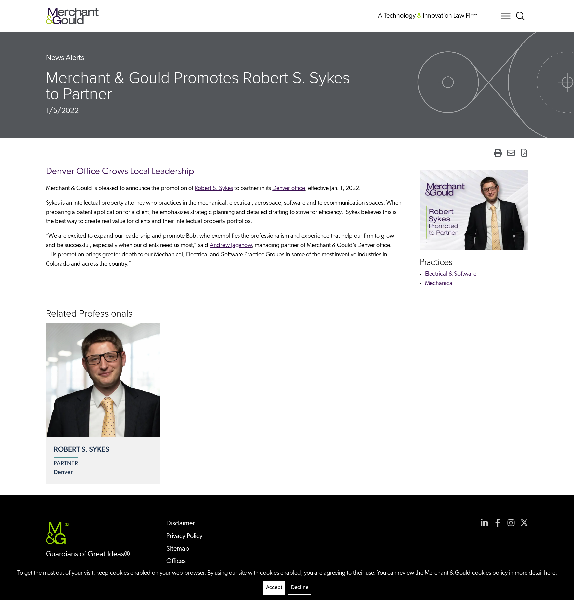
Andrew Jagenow (231, 246)
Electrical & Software (450, 274)
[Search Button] (521, 16)
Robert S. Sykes (214, 189)
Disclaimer (180, 523)
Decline (299, 587)
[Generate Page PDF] (524, 153)
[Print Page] (498, 153)
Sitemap (177, 549)
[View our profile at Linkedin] (484, 523)
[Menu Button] (505, 16)
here (549, 573)
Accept (274, 587)
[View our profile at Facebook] (498, 523)
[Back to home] (72, 16)
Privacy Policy (184, 536)
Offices (176, 561)
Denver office (288, 189)
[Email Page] (511, 153)
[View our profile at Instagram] (511, 523)
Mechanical (439, 284)
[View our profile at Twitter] (524, 523)
